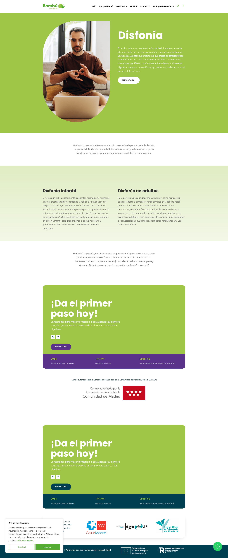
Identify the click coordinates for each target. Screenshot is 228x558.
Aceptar (47, 547)
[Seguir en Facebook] (183, 6)
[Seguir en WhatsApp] (217, 546)
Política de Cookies (24, 540)
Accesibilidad (104, 550)
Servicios (120, 6)
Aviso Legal (90, 550)
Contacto (145, 6)
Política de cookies (74, 550)
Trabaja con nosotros (163, 6)
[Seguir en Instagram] (178, 6)
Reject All (22, 547)
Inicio (93, 6)
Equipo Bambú (106, 6)
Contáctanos (128, 80)
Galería (133, 6)
